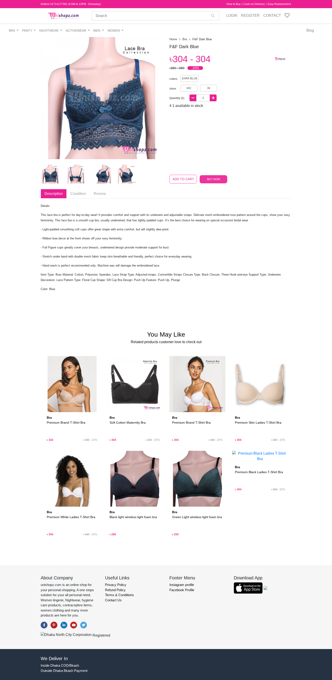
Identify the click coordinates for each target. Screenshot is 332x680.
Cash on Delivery (254, 4)
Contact (272, 15)
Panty (27, 30)
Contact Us (113, 600)
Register (250, 15)
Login (231, 15)
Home (173, 39)
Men (97, 30)
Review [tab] (100, 194)
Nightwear (49, 30)
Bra (12, 30)
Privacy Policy (115, 585)
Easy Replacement (279, 4)
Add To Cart (183, 179)
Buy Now (213, 179)
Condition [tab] (78, 194)
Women (114, 30)
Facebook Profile (181, 590)
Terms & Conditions (119, 595)
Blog (310, 30)
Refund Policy (115, 590)
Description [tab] (53, 194)
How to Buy (234, 4)
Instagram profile (181, 585)
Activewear (76, 30)
